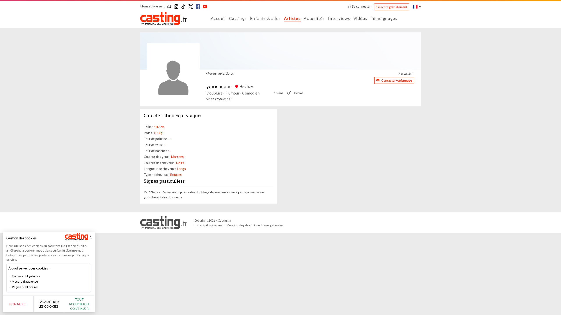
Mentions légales (238, 225)
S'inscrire (391, 7)
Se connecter (361, 6)
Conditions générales (269, 225)
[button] (417, 7)
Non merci (18, 304)
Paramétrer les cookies (48, 304)
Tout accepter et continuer (79, 304)
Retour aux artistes (220, 73)
